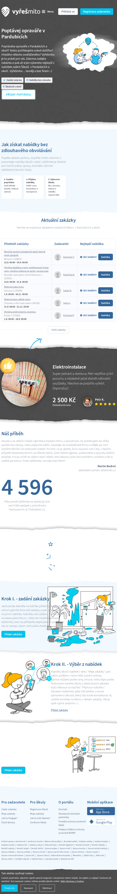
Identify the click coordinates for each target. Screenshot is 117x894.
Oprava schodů (39, 852)
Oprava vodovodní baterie (12, 855)
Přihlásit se (68, 11)
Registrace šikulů (39, 809)
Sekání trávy (89, 855)
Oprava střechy (77, 852)
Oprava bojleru (51, 848)
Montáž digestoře (66, 845)
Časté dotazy (8, 822)
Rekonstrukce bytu (14, 286)
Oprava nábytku (8, 852)
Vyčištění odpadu (22, 859)
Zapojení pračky (51, 859)
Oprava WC (30, 855)
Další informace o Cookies (72, 881)
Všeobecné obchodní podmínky (69, 815)
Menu (50, 11)
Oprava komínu (79, 848)
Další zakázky (58, 329)
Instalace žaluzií (36, 845)
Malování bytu (51, 845)
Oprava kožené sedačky (97, 848)
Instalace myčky (7, 845)
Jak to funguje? (9, 818)
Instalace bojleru (101, 841)
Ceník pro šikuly (38, 822)
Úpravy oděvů (7, 859)
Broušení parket (70, 841)
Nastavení (28, 888)
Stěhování (100, 855)
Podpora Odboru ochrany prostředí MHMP (71, 831)
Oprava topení (92, 852)
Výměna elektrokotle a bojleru (20, 311)
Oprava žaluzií (43, 855)
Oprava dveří (65, 848)
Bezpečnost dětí (67, 859)
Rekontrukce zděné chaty (17, 299)
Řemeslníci (77, 855)
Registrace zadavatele (96, 11)
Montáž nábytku (98, 845)
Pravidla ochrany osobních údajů (72, 823)
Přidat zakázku (13, 634)
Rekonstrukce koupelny (60, 855)
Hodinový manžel (35, 841)
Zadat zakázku (8, 809)
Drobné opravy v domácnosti (13, 841)
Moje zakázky (8, 813)
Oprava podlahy (23, 852)
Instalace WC (22, 845)
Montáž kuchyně (82, 845)
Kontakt (62, 809)
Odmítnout (47, 888)
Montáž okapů (23, 848)
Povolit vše (9, 888)
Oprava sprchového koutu (58, 852)
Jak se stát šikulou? (40, 818)
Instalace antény (85, 841)
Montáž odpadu (8, 848)
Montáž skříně (37, 848)
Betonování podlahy (53, 841)
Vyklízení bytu (37, 859)
